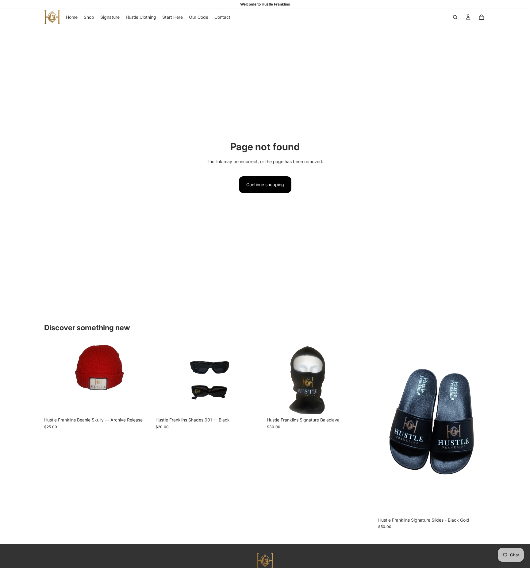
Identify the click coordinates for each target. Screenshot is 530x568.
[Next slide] (142, 378)
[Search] (455, 17)
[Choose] (142, 404)
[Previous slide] (53, 378)
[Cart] (481, 17)
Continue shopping (265, 184)
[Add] (253, 404)
